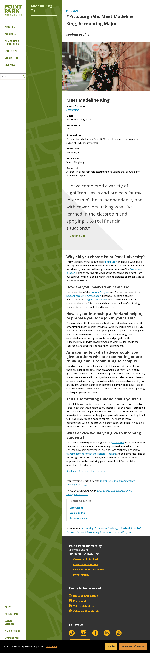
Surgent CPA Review (96, 299)
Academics (10, 34)
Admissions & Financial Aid (12, 42)
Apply (8, 606)
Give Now (10, 65)
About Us (10, 27)
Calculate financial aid (86, 611)
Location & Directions (85, 564)
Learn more (51, 646)
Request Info (11, 613)
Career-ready (12, 51)
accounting (87, 528)
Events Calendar (9, 622)
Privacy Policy (81, 574)
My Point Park (12, 637)
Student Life (11, 58)
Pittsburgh (111, 261)
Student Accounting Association (83, 296)
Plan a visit (79, 601)
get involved (117, 442)
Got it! (111, 646)
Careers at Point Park (86, 559)
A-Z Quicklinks (12, 630)
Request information (85, 596)
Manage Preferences (133, 646)
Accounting (72, 109)
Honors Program (100, 292)
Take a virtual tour (84, 606)
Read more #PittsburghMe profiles (85, 471)
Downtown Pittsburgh (107, 528)
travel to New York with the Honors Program (91, 453)
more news (72, 10)
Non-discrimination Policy (88, 569)
